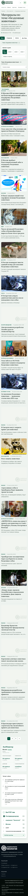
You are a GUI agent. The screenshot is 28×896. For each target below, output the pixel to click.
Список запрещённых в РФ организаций (14, 882)
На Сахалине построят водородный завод (15, 787)
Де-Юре (3, 260)
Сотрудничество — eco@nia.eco (9, 867)
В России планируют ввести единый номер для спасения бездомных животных (12, 264)
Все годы (4, 51)
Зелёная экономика (7, 126)
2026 (10, 51)
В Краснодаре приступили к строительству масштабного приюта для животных (12, 725)
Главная (3, 11)
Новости (3, 876)
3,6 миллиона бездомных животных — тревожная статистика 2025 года (10, 396)
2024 (22, 51)
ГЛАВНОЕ (9, 38)
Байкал (9, 7)
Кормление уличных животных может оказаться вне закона (13, 660)
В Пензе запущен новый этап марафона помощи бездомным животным (13, 198)
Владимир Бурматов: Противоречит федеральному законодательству (12, 627)
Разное (3, 425)
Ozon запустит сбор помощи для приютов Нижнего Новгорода (13, 130)
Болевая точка (22, 7)
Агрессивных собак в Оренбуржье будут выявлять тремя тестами (12, 490)
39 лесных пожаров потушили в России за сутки (14, 793)
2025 (16, 51)
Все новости (10, 11)
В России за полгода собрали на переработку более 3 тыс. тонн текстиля (14, 801)
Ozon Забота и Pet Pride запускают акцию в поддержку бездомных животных (13, 362)
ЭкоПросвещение (6, 324)
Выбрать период (7, 56)
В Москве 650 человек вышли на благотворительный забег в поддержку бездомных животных (14, 96)
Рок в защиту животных (10, 459)
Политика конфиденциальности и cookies (14, 880)
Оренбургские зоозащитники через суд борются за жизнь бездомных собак (12, 559)
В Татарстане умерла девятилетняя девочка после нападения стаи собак (12, 298)
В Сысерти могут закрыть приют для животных (11, 428)
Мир (2, 226)
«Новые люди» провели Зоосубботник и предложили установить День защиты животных (12, 593)
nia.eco (7, 887)
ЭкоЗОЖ (3, 90)
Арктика (14, 7)
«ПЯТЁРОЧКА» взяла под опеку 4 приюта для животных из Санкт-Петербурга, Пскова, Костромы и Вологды (14, 524)
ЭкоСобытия (5, 157)
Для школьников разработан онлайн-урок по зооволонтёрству (12, 329)
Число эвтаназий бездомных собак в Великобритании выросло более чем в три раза (12, 231)
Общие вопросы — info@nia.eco (9, 865)
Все (2, 38)
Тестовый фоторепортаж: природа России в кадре (14, 780)
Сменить (10, 749)
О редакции (4, 863)
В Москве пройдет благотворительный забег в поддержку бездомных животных (12, 163)
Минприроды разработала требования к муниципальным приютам (13, 692)
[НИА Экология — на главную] (7, 3)
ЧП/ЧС (17, 38)
